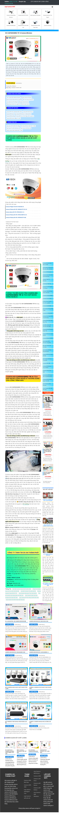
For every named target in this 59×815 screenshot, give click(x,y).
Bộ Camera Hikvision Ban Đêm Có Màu (28, 125)
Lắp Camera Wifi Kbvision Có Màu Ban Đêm (23, 113)
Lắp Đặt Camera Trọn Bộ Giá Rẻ (28, 591)
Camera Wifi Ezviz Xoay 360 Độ (48, 355)
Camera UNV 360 (46, 363)
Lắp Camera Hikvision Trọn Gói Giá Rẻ (28, 593)
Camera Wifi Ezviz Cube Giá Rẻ (48, 334)
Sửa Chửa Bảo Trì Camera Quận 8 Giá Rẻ (48, 525)
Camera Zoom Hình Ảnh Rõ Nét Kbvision (48, 275)
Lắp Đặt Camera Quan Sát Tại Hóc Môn (21, 589)
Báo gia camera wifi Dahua (26, 97)
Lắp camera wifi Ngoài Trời (27, 791)
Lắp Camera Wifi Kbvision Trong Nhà (47, 342)
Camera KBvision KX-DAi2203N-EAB (38, 621)
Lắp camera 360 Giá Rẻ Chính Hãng (13, 125)
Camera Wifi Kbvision (47, 271)
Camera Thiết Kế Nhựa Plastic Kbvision (47, 292)
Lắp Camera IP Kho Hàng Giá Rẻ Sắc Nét (29, 597)
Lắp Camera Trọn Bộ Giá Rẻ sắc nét (13, 128)
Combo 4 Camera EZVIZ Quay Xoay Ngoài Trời (40, 688)
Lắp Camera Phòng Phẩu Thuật (48, 309)
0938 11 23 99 (13, 1)
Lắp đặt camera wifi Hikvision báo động (47, 325)
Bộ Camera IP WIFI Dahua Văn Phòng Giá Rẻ (16, 722)
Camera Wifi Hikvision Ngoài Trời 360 (47, 380)
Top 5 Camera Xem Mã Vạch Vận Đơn (13, 97)
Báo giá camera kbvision (23, 101)
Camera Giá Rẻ (9, 3)
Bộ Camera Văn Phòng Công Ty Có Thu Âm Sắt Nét (48, 451)
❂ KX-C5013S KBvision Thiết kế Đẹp (21, 751)
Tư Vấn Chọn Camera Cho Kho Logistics (47, 302)
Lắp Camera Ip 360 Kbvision (47, 384)
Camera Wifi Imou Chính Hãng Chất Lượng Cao (25, 116)
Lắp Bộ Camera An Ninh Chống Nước (48, 473)
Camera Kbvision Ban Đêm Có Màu (47, 264)
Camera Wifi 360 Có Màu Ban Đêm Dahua (14, 111)
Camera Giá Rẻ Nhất (47, 305)
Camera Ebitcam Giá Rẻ (47, 338)
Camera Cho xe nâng (47, 298)
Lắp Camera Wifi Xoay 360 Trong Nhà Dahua (47, 375)
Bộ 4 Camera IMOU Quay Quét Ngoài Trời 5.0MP (16, 688)
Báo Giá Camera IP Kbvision (28, 99)
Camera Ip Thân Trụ (47, 283)
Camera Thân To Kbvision (46, 280)
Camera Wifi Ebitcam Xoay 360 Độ (47, 367)
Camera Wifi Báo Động (11, 116)
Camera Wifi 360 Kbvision (28, 111)
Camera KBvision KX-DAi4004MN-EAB (15, 652)
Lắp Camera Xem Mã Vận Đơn (48, 555)
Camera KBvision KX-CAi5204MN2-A (38, 652)
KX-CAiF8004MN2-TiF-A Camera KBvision (18, 33)
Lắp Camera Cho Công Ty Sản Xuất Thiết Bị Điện (48, 584)
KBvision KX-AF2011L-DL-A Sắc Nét (45, 751)
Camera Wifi (37, 776)
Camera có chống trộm (47, 313)
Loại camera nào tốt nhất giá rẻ (12, 101)
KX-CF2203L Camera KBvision (33, 750)
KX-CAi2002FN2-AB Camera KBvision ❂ (15, 621)
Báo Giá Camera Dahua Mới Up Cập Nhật (14, 99)
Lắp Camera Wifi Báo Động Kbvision (47, 350)
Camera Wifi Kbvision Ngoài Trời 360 (13, 118)
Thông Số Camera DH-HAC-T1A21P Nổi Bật (48, 500)
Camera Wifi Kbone (10, 113)
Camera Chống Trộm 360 (47, 371)
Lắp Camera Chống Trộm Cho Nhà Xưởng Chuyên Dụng (48, 405)
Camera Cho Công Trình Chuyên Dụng (48, 317)
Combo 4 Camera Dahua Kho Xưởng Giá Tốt (40, 722)
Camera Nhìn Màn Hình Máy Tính (47, 321)
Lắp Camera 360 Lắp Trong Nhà (47, 359)
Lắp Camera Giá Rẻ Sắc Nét (26, 128)
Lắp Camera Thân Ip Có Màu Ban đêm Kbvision (47, 268)
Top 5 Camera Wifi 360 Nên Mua (47, 389)
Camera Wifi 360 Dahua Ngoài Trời (48, 330)
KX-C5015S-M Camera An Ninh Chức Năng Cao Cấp (9, 751)
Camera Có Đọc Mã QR (47, 295)
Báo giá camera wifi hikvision (47, 346)
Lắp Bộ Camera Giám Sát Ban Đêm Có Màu (14, 130)
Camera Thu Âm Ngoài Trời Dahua (47, 287)
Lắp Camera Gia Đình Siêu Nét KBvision (15, 599)
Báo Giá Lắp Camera (25, 104)
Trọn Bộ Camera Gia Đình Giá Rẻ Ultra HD (48, 429)
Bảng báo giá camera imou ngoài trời (13, 104)
